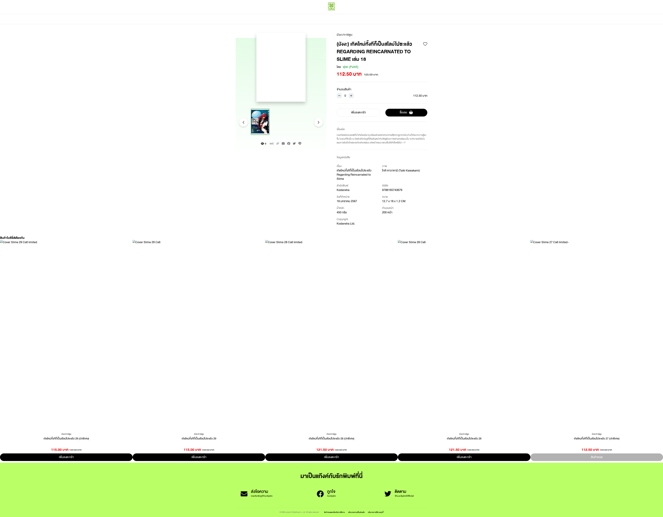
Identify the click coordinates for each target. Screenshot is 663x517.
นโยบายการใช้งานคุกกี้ (375, 512)
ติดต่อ (365, 19)
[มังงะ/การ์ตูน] (66, 434)
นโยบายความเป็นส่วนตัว (356, 512)
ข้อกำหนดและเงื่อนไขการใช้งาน (334, 512)
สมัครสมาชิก (420, 14)
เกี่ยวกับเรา (343, 19)
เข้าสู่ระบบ (405, 14)
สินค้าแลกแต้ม (317, 19)
